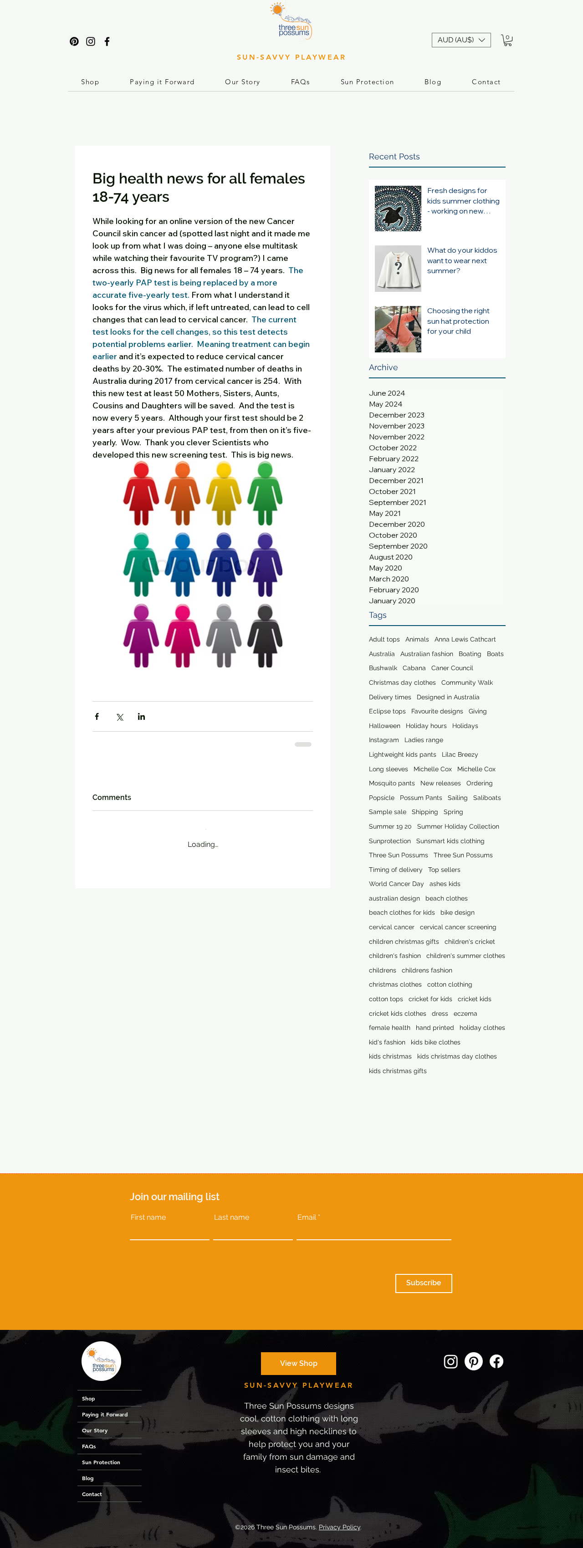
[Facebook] (107, 41)
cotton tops (386, 999)
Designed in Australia (448, 697)
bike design (457, 912)
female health (389, 1027)
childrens (382, 970)
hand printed (435, 1027)
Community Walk (467, 682)
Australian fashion (426, 653)
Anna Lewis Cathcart (465, 639)
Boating (470, 653)
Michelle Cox (433, 769)
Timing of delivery (396, 869)
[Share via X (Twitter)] (119, 716)
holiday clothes (482, 1027)
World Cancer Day (396, 883)
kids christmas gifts (398, 1070)
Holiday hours (426, 725)
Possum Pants (421, 797)
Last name (231, 1217)
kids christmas (390, 1056)
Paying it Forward (105, 1414)
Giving (478, 711)
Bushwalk (383, 668)
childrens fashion (427, 970)
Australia (382, 653)
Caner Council (452, 668)
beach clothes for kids (402, 912)
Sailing (458, 797)
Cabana (414, 668)
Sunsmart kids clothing (450, 841)
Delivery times (390, 697)
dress (440, 1013)
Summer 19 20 (390, 826)
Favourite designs (437, 711)
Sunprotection (390, 841)
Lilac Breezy (460, 754)
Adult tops (384, 639)
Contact (92, 1493)
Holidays (465, 725)
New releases (440, 783)
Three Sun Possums (398, 855)
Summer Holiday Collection (458, 826)
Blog (88, 1478)
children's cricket (470, 941)
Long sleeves (388, 769)
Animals (417, 639)
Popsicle (381, 797)
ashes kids (445, 883)
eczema (465, 1013)
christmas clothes (395, 984)
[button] (461, 40)
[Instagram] (91, 41)
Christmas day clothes (402, 682)
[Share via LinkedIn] (141, 716)
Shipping (425, 811)
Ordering (479, 783)
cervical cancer (391, 927)
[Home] (101, 1361)
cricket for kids (430, 999)
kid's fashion (387, 1042)
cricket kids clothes (397, 1013)
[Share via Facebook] (96, 716)
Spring (453, 811)
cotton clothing (449, 984)
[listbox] (461, 40)
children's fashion (395, 955)
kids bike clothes (435, 1042)
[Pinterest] (74, 41)
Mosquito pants (392, 783)
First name (148, 1217)
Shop (88, 1398)
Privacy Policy (339, 1527)
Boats (495, 653)
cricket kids (474, 999)
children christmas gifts (404, 941)
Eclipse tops (387, 711)
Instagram (384, 739)
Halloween (384, 725)
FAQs (89, 1446)
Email (306, 1217)
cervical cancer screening (458, 927)
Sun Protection (101, 1462)
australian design (394, 898)
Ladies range (423, 739)
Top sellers (444, 869)
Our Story (94, 1430)
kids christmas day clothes (457, 1056)
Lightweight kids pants (402, 754)
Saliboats (487, 797)
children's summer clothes (465, 955)
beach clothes (446, 898)
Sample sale (387, 811)
